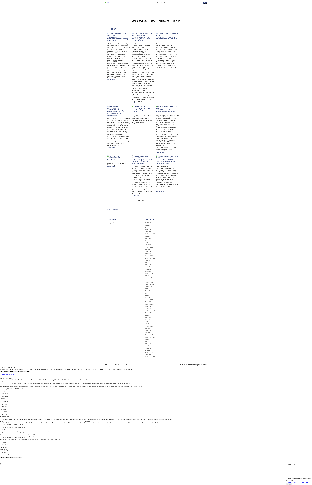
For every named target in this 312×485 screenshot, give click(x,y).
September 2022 (150, 258)
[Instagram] (206, 9)
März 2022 (148, 271)
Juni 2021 (148, 291)
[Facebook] (206, 7)
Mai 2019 (147, 346)
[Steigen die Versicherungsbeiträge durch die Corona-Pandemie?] (143, 35)
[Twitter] (206, 13)
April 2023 (148, 242)
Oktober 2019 (149, 335)
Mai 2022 (147, 267)
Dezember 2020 (149, 304)
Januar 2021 (148, 302)
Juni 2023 (148, 238)
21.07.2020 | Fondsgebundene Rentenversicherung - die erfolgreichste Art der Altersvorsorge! (118, 112)
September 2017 (150, 357)
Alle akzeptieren (17, 457)
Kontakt (176, 21)
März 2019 (148, 350)
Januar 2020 (148, 328)
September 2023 (150, 234)
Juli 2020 (147, 315)
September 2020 (150, 310)
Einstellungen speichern (6, 457)
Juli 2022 (147, 262)
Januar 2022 (148, 275)
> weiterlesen (111, 79)
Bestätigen (289, 484)
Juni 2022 (148, 264)
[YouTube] (206, 16)
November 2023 (149, 229)
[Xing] (206, 15)
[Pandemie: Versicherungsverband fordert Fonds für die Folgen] (167, 158)
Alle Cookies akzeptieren (23, 371)
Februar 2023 (149, 247)
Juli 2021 (147, 289)
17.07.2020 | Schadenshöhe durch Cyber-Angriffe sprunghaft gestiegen (142, 109)
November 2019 (149, 332)
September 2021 (150, 284)
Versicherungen (139, 21)
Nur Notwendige (4, 371)
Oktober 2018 (149, 354)
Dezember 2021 (149, 278)
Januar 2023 (148, 249)
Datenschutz (126, 364)
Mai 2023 (147, 240)
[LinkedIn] (206, 11)
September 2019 (150, 337)
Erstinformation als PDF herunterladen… (297, 482)
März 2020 (148, 324)
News (153, 21)
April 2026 (148, 223)
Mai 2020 (147, 319)
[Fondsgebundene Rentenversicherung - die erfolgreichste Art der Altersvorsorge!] (118, 108)
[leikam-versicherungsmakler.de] (107, 2)
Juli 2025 (147, 225)
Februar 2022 (149, 273)
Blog (106, 364)
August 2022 (148, 260)
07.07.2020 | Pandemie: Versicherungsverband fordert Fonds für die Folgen (165, 161)
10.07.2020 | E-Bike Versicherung (114, 158)
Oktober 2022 (149, 256)
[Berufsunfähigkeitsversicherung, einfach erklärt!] (118, 35)
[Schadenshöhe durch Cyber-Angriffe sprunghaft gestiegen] (138, 106)
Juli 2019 (147, 341)
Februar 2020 (149, 326)
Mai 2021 (147, 293)
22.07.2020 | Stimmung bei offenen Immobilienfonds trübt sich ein (167, 38)
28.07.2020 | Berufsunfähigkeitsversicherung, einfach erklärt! (117, 38)
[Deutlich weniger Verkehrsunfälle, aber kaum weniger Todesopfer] (143, 158)
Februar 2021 (149, 300)
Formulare (164, 21)
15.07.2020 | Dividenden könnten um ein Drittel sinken (165, 111)
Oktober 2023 (149, 231)
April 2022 (148, 269)
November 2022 (149, 253)
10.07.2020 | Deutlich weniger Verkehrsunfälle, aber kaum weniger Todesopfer (142, 161)
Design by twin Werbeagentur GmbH (193, 365)
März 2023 (148, 245)
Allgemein (111, 223)
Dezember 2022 (149, 251)
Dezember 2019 (149, 330)
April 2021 (148, 295)
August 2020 (148, 313)
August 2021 (148, 286)
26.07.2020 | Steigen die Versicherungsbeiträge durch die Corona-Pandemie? (142, 38)
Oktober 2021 (149, 282)
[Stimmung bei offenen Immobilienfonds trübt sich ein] (167, 35)
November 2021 (149, 280)
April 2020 (148, 321)
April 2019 (148, 348)
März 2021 (148, 297)
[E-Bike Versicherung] (113, 156)
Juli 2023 (147, 236)
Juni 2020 (148, 317)
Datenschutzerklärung (7, 374)
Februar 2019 (149, 352)
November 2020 (149, 306)
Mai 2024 (147, 227)
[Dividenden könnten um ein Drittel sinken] (167, 108)
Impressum (115, 364)
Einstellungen (13, 371)
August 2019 (148, 339)
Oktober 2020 (149, 308)
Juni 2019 (148, 343)
